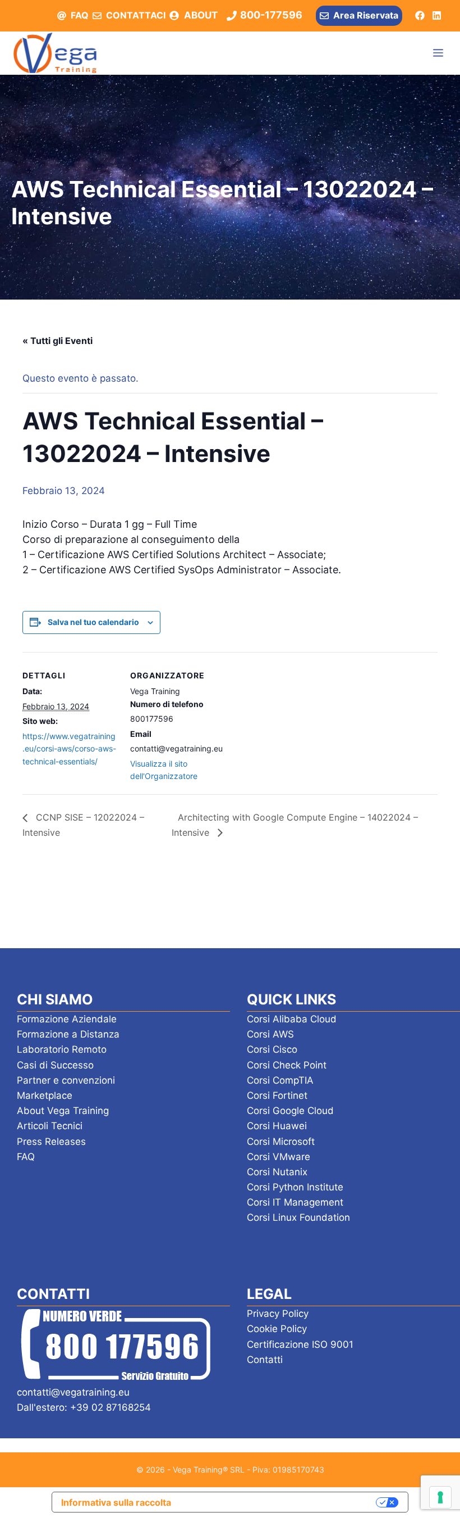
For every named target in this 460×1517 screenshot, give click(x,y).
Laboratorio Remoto (62, 1049)
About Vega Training (63, 1110)
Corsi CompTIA (280, 1080)
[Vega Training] (55, 52)
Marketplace (44, 1095)
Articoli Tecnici (49, 1125)
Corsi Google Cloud (290, 1110)
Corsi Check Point (286, 1065)
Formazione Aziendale (67, 1019)
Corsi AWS (270, 1034)
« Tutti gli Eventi (57, 340)
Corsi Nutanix (277, 1172)
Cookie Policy (277, 1328)
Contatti (265, 1359)
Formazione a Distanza (68, 1034)
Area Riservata (365, 15)
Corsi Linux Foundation (298, 1217)
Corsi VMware (278, 1156)
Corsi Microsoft (281, 1141)
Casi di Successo (55, 1065)
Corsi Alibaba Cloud (292, 1019)
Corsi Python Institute (295, 1187)
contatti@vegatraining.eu (73, 1392)
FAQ (80, 15)
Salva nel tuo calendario (93, 622)
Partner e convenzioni (66, 1080)
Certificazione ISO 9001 (300, 1344)
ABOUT (201, 15)
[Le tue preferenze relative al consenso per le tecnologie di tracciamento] (440, 1497)
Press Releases (51, 1141)
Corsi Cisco (272, 1049)
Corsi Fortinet (277, 1095)
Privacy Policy (278, 1313)
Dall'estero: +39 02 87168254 (84, 1407)
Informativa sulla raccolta (116, 1502)
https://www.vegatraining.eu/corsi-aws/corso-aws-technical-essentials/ (69, 748)
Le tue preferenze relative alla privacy (279, 1501)
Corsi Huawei (277, 1125)
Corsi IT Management (295, 1202)
